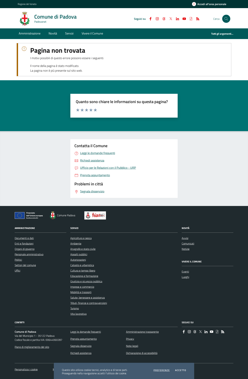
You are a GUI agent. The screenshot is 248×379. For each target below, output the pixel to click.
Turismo (74, 308)
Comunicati (188, 243)
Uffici (17, 270)
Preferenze (162, 370)
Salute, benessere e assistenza (87, 298)
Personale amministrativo (29, 254)
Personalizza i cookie (26, 369)
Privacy (130, 339)
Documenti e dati (24, 238)
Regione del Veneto (27, 4)
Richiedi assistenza (80, 353)
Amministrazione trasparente (142, 332)
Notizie (185, 249)
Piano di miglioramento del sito (32, 347)
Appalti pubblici (78, 254)
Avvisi (185, 238)
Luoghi (185, 277)
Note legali (132, 346)
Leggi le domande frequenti (85, 332)
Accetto (180, 370)
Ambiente (75, 243)
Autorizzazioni (78, 260)
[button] (226, 19)
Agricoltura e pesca (81, 238)
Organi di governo (24, 249)
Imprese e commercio (82, 287)
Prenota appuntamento (83, 339)
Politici (18, 260)
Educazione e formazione (84, 276)
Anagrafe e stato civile (82, 249)
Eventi (185, 272)
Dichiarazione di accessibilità (141, 353)
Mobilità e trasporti (80, 292)
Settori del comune (25, 265)
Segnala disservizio (80, 346)
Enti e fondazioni (24, 243)
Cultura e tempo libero (82, 270)
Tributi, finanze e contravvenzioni (88, 303)
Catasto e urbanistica (82, 265)
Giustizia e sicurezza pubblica (86, 281)
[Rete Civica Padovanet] (95, 215)
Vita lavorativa (78, 314)
